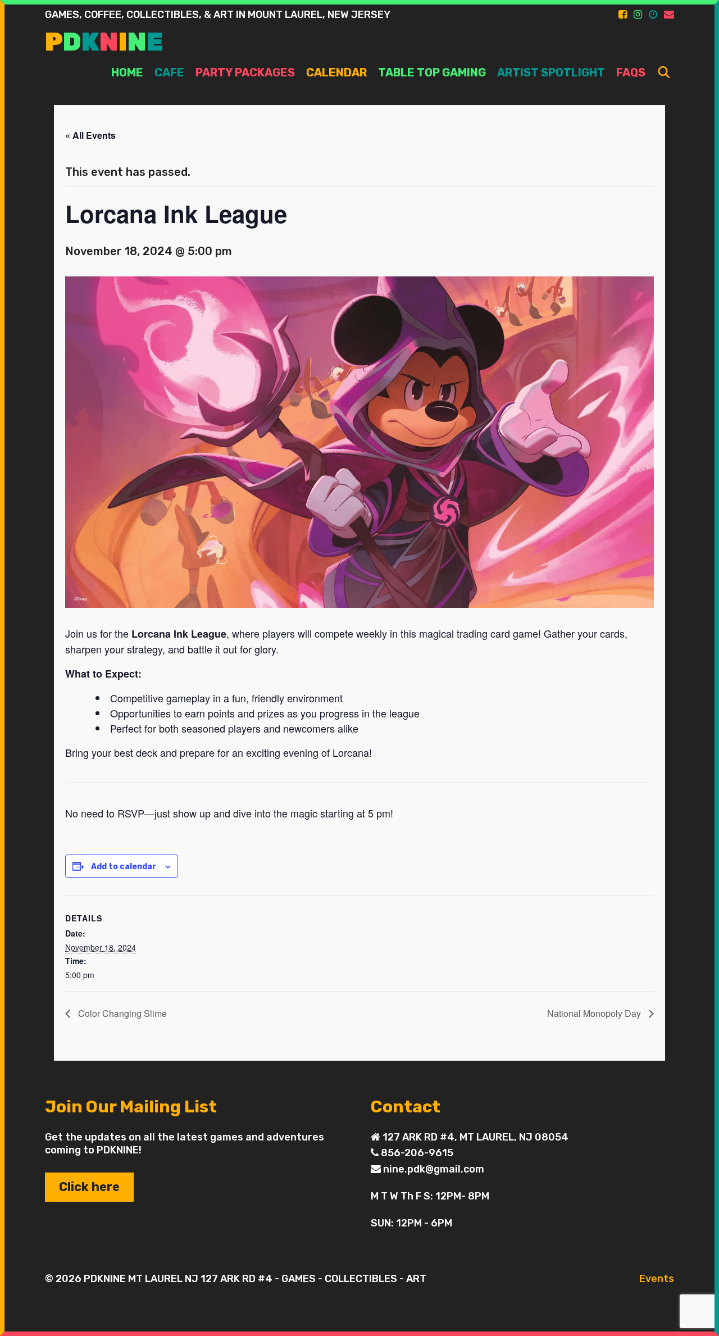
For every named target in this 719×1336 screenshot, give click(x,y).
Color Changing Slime (121, 1013)
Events (656, 1279)
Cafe (169, 72)
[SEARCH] (664, 72)
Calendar (336, 72)
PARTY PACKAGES (245, 72)
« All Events (90, 135)
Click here (89, 1186)
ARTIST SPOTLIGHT (551, 72)
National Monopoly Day (595, 1013)
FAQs (630, 72)
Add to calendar (123, 866)
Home (127, 72)
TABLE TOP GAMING (432, 72)
